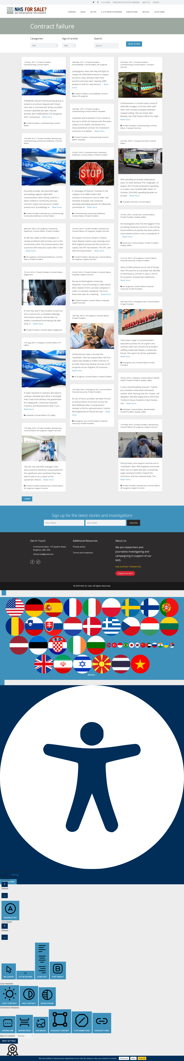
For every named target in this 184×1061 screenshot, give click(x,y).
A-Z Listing (105, 2)
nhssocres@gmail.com (43, 554)
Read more (47, 117)
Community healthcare (45, 141)
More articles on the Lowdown (126, 2)
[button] (133, 523)
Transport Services (133, 128)
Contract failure (43, 65)
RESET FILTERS (134, 44)
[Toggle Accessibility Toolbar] (4, 592)
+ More (27, 499)
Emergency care (140, 302)
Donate (156, 2)
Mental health (149, 409)
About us (146, 2)
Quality (137, 217)
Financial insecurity (127, 260)
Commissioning (30, 65)
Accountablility (77, 65)
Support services (102, 231)
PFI (59, 343)
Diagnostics (28, 274)
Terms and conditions (83, 552)
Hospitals (101, 111)
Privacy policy (79, 546)
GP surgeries (102, 65)
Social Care (137, 214)
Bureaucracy (56, 138)
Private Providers (44, 62)
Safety (143, 217)
